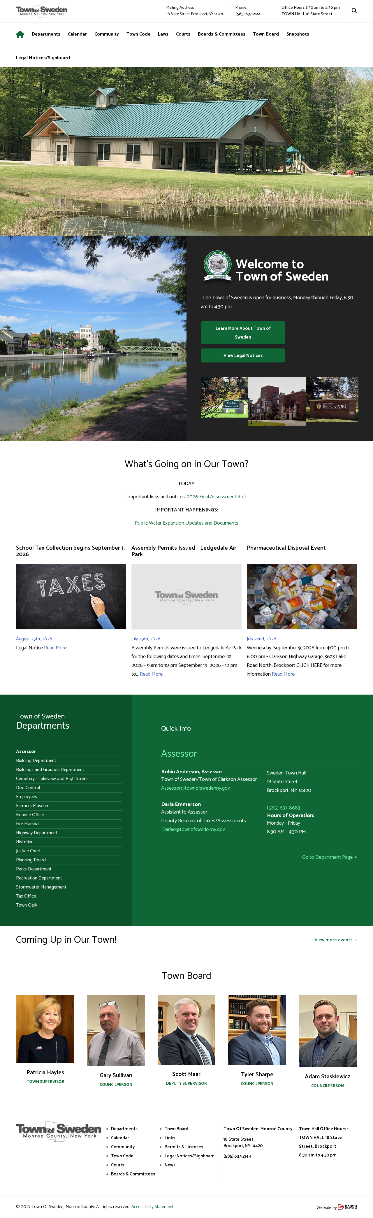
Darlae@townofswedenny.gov (193, 829)
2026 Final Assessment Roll (216, 497)
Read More (55, 648)
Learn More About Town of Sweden (243, 333)
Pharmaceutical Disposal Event (286, 548)
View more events (333, 940)
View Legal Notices (243, 355)
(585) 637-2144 (248, 14)
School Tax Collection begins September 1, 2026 (70, 551)
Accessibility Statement (152, 1206)
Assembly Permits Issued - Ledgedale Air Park (183, 551)
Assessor (179, 754)
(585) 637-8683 (283, 808)
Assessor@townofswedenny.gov (195, 788)
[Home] (24, 34)
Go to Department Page (327, 857)
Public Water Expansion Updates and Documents (186, 523)
